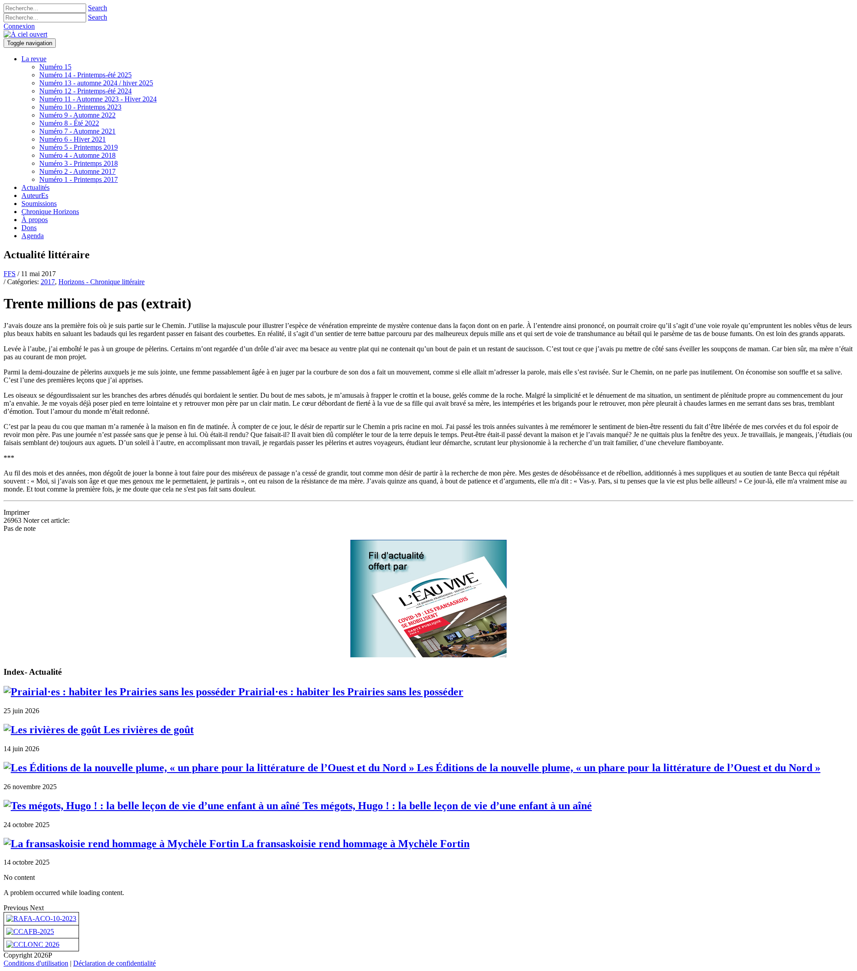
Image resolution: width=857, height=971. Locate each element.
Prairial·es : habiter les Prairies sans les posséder (349, 692)
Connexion (19, 26)
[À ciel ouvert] (25, 34)
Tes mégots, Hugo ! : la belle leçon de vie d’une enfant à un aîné (446, 805)
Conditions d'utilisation (36, 963)
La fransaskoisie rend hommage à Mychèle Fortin (354, 843)
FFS (10, 273)
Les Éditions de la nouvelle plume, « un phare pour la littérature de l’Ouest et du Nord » (617, 767)
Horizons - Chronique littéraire (101, 282)
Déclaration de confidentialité (114, 963)
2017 (48, 282)
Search (97, 8)
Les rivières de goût (147, 730)
